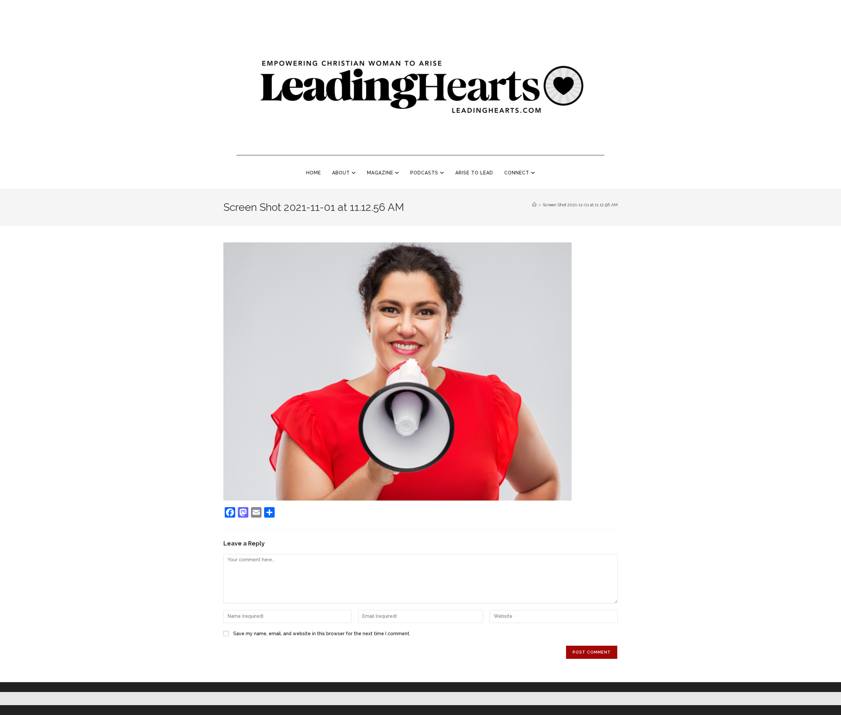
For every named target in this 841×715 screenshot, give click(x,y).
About (342, 172)
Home (313, 172)
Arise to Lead (474, 172)
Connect (517, 172)
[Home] (534, 204)
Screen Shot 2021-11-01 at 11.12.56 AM (580, 204)
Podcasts (425, 172)
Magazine (381, 172)
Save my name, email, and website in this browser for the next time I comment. (321, 633)
